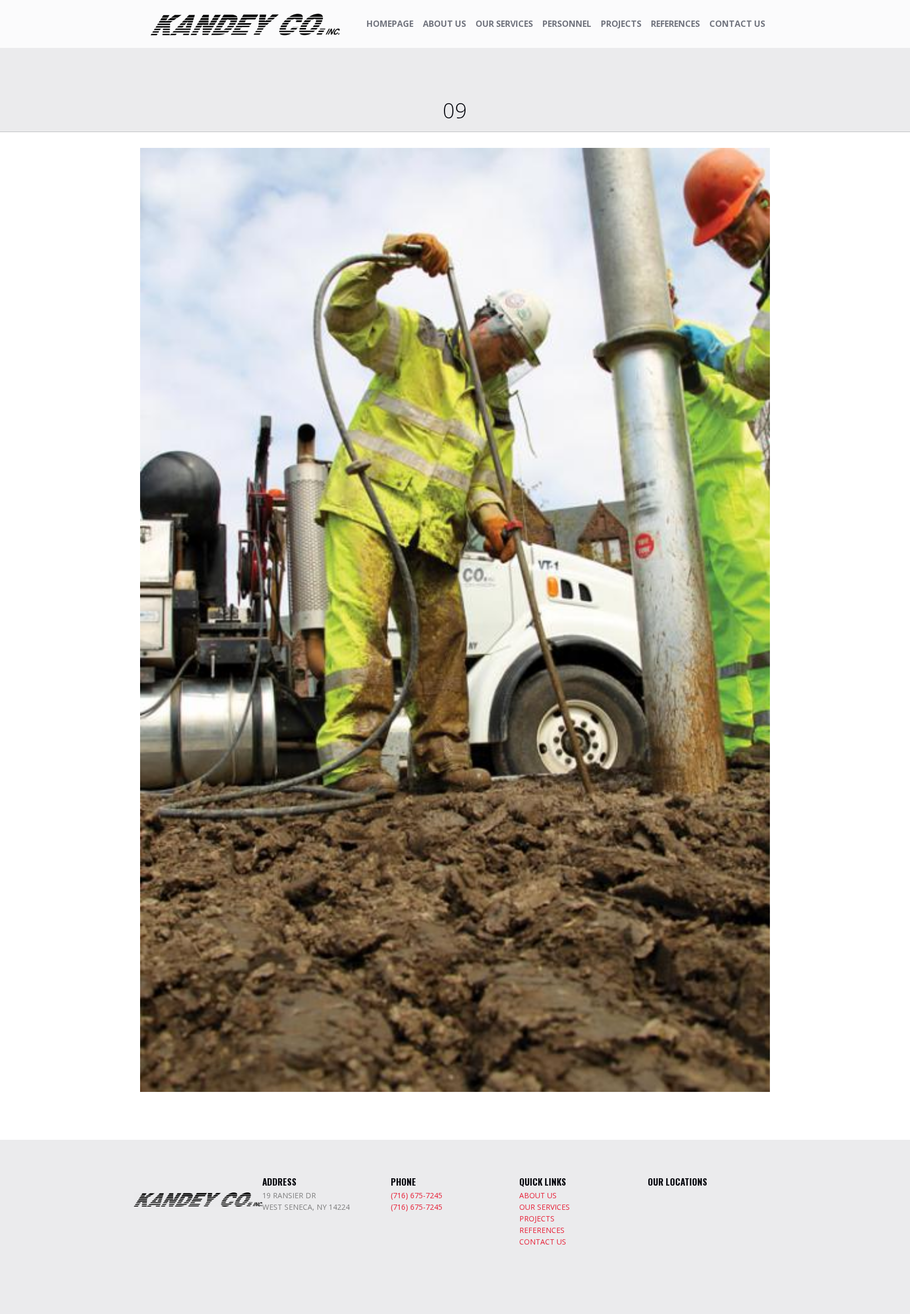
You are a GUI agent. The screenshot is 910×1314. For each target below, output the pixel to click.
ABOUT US (538, 1195)
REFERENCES (542, 1230)
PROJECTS (537, 1218)
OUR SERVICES (544, 1207)
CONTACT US (542, 1242)
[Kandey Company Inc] (245, 23)
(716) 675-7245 (416, 1195)
